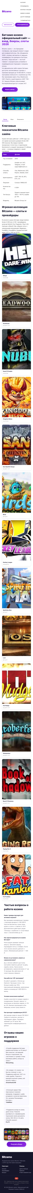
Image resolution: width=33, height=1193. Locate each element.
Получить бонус (16, 1144)
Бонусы (4, 1172)
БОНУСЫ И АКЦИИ (25, 9)
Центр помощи (23, 1168)
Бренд (5, 119)
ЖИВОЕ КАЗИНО (25, 13)
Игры (12, 119)
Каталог (4, 1168)
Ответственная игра (25, 1172)
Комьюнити (20, 119)
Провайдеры (5, 1170)
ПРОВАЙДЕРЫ (24, 6)
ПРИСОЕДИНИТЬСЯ (22, 24)
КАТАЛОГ (23, 2)
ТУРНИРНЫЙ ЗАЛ (25, 20)
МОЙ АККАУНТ (8, 24)
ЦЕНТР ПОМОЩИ (25, 16)
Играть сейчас (9, 89)
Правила (21, 1170)
